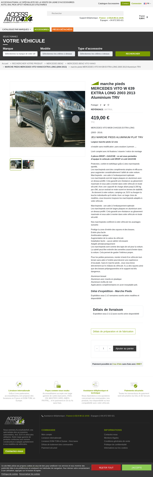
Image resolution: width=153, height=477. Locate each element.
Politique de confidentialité (115, 445)
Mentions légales (111, 438)
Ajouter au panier (125, 348)
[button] (136, 3)
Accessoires (42, 29)
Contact (125, 4)
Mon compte (46, 435)
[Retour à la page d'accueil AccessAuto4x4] (14, 420)
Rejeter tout (106, 467)
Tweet (104, 105)
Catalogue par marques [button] (15, 29)
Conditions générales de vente (117, 441)
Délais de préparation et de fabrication (113, 331)
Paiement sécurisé (49, 448)
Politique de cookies (9, 474)
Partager (100, 105)
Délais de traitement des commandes (57, 445)
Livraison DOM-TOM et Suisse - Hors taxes (59, 441)
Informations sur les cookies (116, 448)
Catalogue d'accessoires (108, 4)
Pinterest (108, 105)
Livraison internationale (51, 438)
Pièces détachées (62, 29)
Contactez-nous (14, 451)
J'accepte (137, 467)
